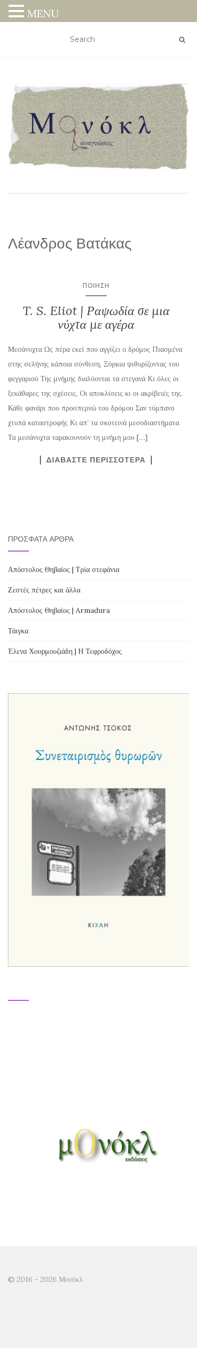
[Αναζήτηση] (182, 40)
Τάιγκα (18, 630)
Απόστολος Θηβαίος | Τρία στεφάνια (63, 569)
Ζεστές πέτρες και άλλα (44, 590)
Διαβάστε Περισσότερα (96, 460)
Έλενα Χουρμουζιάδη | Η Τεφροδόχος (65, 651)
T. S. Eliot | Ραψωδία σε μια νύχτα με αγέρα (96, 317)
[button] (17, 12)
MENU (43, 13)
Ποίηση (96, 285)
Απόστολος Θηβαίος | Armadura (59, 610)
